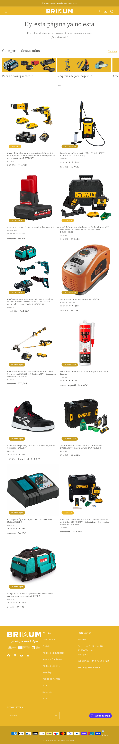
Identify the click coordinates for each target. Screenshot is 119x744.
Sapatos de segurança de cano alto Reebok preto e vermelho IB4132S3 (31, 446)
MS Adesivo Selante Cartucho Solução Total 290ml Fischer (84, 372)
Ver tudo (112, 51)
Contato (46, 646)
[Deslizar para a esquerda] (53, 85)
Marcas (46, 685)
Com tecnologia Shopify (66, 740)
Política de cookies (52, 666)
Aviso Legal (48, 672)
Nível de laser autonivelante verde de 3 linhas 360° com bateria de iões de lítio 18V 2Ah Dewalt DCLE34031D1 (84, 229)
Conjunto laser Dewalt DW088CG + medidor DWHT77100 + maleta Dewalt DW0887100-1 (81, 446)
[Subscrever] (56, 715)
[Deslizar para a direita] (66, 85)
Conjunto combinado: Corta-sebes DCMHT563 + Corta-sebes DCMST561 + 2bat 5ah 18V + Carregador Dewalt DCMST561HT (32, 373)
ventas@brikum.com (89, 667)
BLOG (45, 698)
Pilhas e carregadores (16, 76)
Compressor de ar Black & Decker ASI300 (80, 299)
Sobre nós (47, 692)
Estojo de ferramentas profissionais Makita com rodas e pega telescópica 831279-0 (30, 595)
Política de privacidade (53, 653)
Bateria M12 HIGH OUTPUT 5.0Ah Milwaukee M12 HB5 (33, 227)
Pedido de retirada (51, 679)
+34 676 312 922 (99, 660)
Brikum (53, 740)
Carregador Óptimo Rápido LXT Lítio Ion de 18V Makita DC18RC (30, 520)
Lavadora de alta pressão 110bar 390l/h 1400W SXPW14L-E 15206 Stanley (82, 154)
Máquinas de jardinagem (73, 76)
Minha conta (49, 639)
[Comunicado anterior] (5, 3)
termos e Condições (52, 659)
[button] (6, 11)
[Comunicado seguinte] (113, 3)
